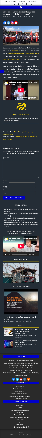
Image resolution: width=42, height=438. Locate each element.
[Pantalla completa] (37, 254)
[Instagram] (12, 22)
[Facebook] (4, 22)
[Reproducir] (5, 254)
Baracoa (15, 51)
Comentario (5, 157)
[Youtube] (16, 22)
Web (4, 193)
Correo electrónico (5, 187)
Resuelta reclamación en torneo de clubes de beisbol (21, 222)
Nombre (5, 181)
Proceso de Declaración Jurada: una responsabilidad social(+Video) (26, 331)
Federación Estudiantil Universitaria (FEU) (23, 54)
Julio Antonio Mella (11, 59)
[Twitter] (8, 22)
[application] (21, 246)
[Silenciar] (33, 254)
